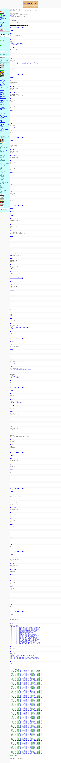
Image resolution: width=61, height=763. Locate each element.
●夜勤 (11, 439)
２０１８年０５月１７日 (16, 137)
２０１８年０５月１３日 (16, 387)
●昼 (11, 359)
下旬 (18, 669)
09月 (35, 671)
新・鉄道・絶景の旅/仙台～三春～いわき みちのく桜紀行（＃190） (22, 655)
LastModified (12, 16)
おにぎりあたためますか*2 (15, 195)
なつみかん (6, 150)
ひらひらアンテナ (2, 113)
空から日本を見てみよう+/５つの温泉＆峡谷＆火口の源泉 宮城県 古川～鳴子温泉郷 (26, 642)
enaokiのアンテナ (2, 128)
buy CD (1, 21)
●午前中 (11, 39)
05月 (24, 675)
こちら (16, 755)
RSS (11, 15)
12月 (35, 670)
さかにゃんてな (2, 83)
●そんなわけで (13, 211)
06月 (35, 675)
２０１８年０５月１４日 (16, 338)
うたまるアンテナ (2, 101)
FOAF (1, 19)
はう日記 (11, 14)
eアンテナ (1, 97)
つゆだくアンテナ (2, 80)
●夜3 (11, 198)
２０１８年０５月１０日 (16, 551)
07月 (13, 671)
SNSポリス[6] (13, 328)
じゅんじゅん (15, 758)
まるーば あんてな (2, 103)
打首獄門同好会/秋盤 (14, 188)
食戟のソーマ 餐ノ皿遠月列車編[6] (17, 43)
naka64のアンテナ (2, 117)
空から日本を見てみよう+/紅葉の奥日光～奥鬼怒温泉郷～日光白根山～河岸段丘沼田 (25, 640)
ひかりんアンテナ (2, 81)
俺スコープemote (2, 84)
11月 (24, 670)
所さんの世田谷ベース (15, 127)
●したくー (12, 86)
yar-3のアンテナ (2, 130)
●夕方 (11, 366)
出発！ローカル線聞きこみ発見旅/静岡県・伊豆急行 (20, 327)
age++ (11, 208)
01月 (13, 679)
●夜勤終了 (12, 444)
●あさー (11, 33)
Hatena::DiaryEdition (3, 18)
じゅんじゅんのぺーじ (3, 22)
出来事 (11, 30)
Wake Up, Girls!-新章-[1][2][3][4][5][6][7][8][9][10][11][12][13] (21, 369)
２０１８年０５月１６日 (16, 205)
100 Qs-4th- (1, 26)
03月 (35, 679)
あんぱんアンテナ (2, 119)
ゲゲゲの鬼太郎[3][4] (14, 376)
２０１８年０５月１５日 (16, 278)
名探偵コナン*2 (13, 430)
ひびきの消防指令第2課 (3, 118)
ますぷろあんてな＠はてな (3, 116)
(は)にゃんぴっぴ (2, 79)
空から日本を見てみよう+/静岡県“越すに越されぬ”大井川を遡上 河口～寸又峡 (24, 630)
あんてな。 (1, 102)
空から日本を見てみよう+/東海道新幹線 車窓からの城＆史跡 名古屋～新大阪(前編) (25, 643)
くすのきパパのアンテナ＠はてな (4, 129)
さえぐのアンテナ (2, 122)
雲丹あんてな (2, 92)
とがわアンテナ (2, 89)
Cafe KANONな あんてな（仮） (4, 100)
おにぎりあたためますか (15, 64)
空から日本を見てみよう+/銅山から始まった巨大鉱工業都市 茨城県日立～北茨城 (25, 658)
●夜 (11, 58)
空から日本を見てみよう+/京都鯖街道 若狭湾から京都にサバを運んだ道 (23, 634)
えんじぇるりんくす (3, 98)
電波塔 (1, 125)
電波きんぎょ (2, 120)
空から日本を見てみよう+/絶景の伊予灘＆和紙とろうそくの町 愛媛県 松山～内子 (25, 637)
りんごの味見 (2, 107)
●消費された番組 (13, 475)
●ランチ (11, 104)
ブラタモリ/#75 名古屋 (15, 626)
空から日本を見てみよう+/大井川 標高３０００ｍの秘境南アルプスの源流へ (24, 631)
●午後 (11, 53)
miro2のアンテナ (2, 126)
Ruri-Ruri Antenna (2, 99)
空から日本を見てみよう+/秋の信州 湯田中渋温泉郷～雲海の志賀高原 (23, 636)
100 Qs (1, 24)
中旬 (15, 669)
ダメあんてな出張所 (3, 15)
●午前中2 (12, 47)
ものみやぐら (2, 111)
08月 (24, 671)
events (1, 20)
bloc (3, 36)
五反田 (11, 255)
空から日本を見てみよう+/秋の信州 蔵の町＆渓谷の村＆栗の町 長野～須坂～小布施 (26, 635)
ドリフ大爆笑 (13, 363)
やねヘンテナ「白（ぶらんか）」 (4, 96)
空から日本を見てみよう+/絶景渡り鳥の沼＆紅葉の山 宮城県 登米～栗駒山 (24, 641)
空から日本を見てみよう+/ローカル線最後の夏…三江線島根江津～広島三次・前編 (25, 628)
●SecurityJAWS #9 (14, 253)
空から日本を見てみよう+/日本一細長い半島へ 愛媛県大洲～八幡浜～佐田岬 (24, 638)
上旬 (13, 669)
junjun (2, 34)
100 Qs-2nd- (1, 25)
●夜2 (11, 67)
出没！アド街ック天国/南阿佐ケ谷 (17, 402)
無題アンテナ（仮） (3, 108)
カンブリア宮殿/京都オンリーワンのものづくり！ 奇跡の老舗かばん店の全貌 (24, 62)
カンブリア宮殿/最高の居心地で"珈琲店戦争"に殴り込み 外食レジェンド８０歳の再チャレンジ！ (27, 63)
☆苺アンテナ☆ (2, 121)
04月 (13, 675)
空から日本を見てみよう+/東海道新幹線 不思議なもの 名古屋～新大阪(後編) (24, 657)
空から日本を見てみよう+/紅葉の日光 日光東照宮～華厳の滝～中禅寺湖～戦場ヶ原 (25, 639)
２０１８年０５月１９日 (16, 27)
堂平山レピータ (2, 86)
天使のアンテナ (2, 115)
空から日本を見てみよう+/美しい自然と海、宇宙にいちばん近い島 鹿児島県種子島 (25, 627)
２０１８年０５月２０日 (16, 611)
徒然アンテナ (2, 90)
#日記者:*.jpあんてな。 (3, 93)
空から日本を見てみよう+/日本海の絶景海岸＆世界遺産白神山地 (22, 632)
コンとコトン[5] (13, 268)
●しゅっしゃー (13, 92)
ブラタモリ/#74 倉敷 (14, 44)
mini (5, 87)
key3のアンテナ (2, 109)
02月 (24, 679)
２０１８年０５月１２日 (16, 452)
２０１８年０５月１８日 (16, 74)
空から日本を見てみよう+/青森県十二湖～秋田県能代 (20, 633)
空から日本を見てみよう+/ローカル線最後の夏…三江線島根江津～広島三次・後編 (25, 629)
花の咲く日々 (2, 94)
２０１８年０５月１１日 (16, 488)
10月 (13, 670)
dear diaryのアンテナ (3, 110)
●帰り (11, 115)
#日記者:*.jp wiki (2, 17)
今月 (11, 669)
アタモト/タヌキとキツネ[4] (15, 187)
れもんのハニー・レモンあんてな (4, 124)
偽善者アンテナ (2, 87)
